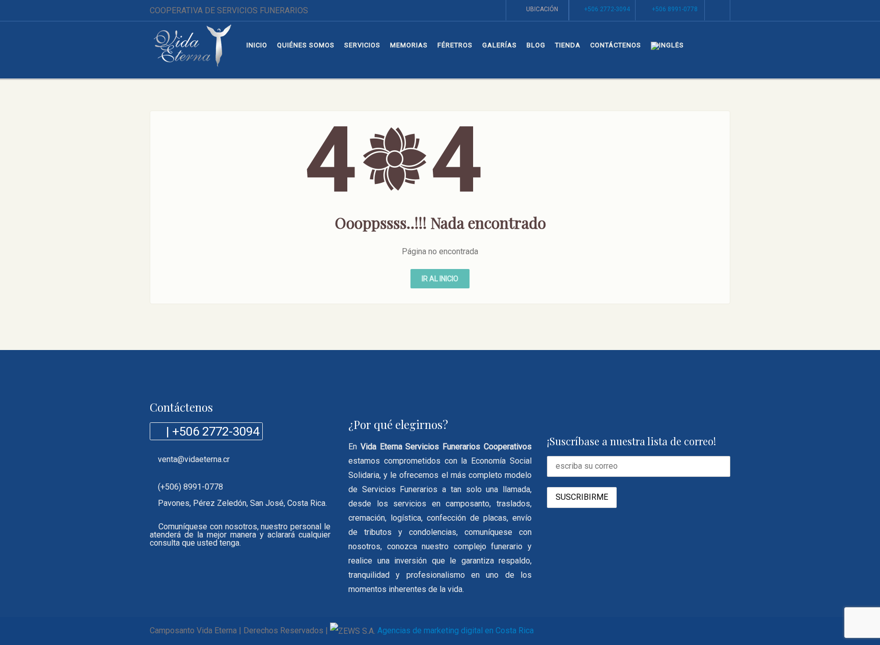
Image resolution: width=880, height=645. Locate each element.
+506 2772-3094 (607, 9)
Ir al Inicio (440, 279)
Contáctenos (615, 45)
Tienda (568, 45)
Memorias (409, 45)
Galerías (499, 45)
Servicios (362, 45)
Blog (536, 45)
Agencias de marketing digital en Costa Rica (455, 630)
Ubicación (542, 9)
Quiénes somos (306, 45)
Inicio (256, 45)
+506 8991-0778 (675, 9)
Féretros (455, 45)
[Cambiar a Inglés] (667, 45)
